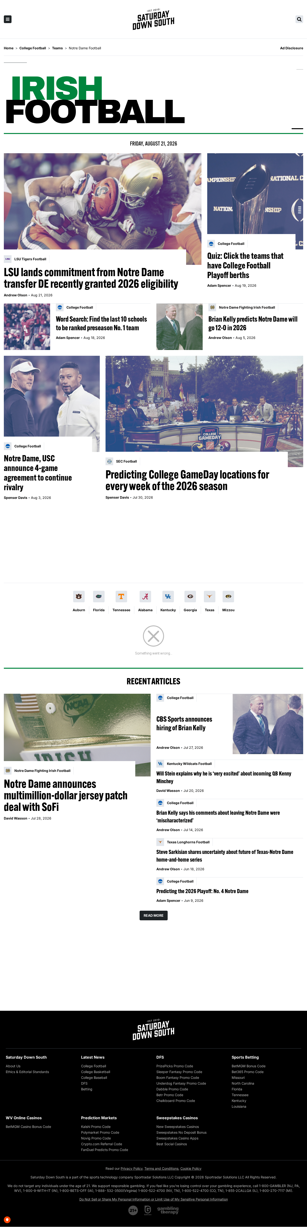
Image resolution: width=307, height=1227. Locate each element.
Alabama (145, 610)
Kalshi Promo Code (96, 1127)
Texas (209, 610)
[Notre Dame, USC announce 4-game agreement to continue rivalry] (52, 404)
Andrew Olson (15, 295)
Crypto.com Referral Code (101, 1144)
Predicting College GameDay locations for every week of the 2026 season (187, 480)
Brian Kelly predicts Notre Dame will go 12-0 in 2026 (253, 323)
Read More (154, 915)
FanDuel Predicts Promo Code (104, 1150)
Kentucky (168, 610)
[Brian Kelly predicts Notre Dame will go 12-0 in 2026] (179, 327)
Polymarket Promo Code (100, 1132)
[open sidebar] (8, 19)
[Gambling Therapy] (168, 1210)
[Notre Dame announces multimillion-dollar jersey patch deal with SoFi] (77, 735)
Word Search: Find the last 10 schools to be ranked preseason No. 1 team (101, 323)
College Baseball (94, 1077)
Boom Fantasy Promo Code (177, 1077)
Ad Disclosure (291, 48)
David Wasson (15, 818)
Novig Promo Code (96, 1138)
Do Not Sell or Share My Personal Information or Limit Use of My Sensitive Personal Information (153, 1199)
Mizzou (228, 610)
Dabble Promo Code (172, 1089)
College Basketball (95, 1072)
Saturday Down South (26, 1057)
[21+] (133, 1210)
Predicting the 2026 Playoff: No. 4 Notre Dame (202, 891)
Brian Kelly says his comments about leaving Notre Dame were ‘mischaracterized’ (218, 816)
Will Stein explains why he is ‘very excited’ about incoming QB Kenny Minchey (223, 777)
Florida (99, 610)
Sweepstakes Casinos (177, 1117)
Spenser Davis (15, 498)
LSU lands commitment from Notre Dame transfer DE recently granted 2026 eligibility (91, 277)
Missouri (238, 1077)
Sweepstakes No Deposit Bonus (181, 1132)
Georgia (190, 610)
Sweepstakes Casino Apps (177, 1138)
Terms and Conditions (161, 1168)
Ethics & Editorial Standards (27, 1072)
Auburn (79, 610)
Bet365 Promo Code (248, 1072)
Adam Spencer (219, 285)
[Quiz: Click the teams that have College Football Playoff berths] (255, 201)
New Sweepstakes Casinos (177, 1127)
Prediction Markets (99, 1117)
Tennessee (121, 610)
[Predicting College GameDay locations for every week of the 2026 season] (204, 411)
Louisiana (239, 1106)
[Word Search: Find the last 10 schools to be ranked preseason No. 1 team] (27, 327)
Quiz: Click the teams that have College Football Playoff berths (245, 265)
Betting (86, 1089)
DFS (84, 1083)
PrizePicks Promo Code (174, 1066)
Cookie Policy (190, 1168)
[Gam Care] (148, 1210)
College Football (93, 1066)
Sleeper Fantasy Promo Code (179, 1072)
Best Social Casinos (171, 1144)
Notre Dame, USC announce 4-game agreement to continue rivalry (38, 472)
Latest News (93, 1057)
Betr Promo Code (169, 1095)
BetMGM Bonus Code (249, 1066)
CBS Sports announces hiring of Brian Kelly (184, 723)
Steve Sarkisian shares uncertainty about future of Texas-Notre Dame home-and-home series (224, 855)
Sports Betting (245, 1057)
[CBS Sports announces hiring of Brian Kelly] (268, 724)
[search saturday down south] (299, 19)
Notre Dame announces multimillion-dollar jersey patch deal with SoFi (66, 795)
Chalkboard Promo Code (175, 1101)
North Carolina (243, 1083)
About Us (13, 1066)
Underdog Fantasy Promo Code (181, 1083)
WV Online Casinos (24, 1117)
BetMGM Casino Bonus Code (28, 1127)
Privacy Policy (131, 1168)
